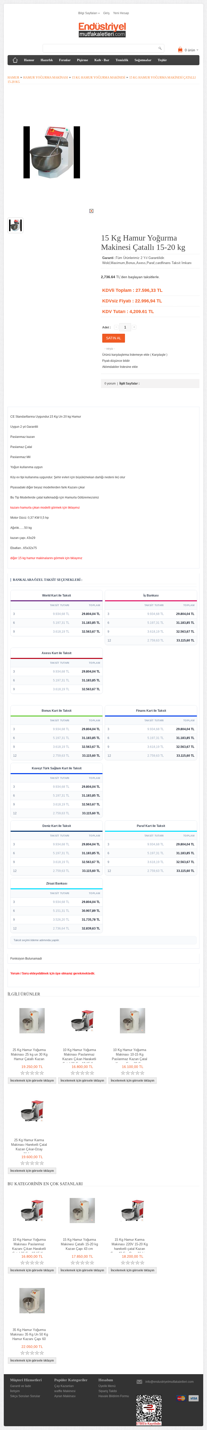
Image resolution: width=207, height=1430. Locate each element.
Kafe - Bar (101, 60)
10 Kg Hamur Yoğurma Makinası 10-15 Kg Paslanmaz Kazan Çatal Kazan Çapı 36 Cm (129, 1056)
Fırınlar (65, 60)
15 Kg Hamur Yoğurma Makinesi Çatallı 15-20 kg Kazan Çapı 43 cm (79, 1244)
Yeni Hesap (121, 13)
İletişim (15, 1391)
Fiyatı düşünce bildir (116, 361)
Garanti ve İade (20, 1386)
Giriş (106, 13)
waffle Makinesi (64, 1391)
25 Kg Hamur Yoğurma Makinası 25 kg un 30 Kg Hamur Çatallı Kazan (29, 1054)
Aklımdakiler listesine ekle (120, 367)
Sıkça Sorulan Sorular (25, 1396)
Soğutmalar (143, 60)
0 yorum (110, 383)
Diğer (51, 70)
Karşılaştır (159, 354)
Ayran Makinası (64, 1396)
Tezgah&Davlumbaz (26, 70)
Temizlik (122, 60)
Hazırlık (47, 60)
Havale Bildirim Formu (113, 1396)
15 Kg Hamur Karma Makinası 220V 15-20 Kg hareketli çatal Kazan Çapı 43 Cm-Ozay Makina (129, 1246)
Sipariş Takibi (107, 1391)
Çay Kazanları (64, 1386)
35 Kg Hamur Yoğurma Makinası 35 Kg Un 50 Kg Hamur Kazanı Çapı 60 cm (29, 1336)
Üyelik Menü (107, 1386)
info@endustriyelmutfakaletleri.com (169, 1382)
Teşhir (162, 60)
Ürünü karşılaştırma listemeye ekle (125, 354)
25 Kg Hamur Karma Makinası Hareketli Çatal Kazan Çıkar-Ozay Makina (29, 1147)
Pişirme (82, 60)
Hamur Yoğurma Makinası (45, 77)
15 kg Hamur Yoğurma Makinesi (98, 77)
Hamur (29, 60)
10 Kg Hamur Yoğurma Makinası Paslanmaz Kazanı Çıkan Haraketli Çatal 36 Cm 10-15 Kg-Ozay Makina (79, 1059)
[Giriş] (15, 60)
